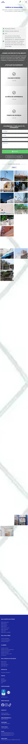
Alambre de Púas (4, 648)
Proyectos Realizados (5, 672)
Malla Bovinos (4, 623)
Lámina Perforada (5, 641)
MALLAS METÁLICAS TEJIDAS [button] (8, 619)
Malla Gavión (4, 626)
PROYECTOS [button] (4, 669)
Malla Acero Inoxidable (5, 632)
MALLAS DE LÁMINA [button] (5, 635)
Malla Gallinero (4, 625)
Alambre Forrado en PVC (6, 653)
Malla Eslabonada (5, 622)
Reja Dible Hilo (4, 665)
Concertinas (3, 655)
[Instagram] (6, 705)
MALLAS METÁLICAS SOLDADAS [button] (8, 658)
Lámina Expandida (5, 638)
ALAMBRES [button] (3, 645)
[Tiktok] (9, 705)
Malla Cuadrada (4, 629)
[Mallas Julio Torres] (3, 2)
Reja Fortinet (4, 661)
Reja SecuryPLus (4, 664)
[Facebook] (2, 705)
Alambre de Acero (5, 652)
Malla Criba (3, 630)
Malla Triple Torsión (5, 627)
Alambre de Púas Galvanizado (7, 649)
